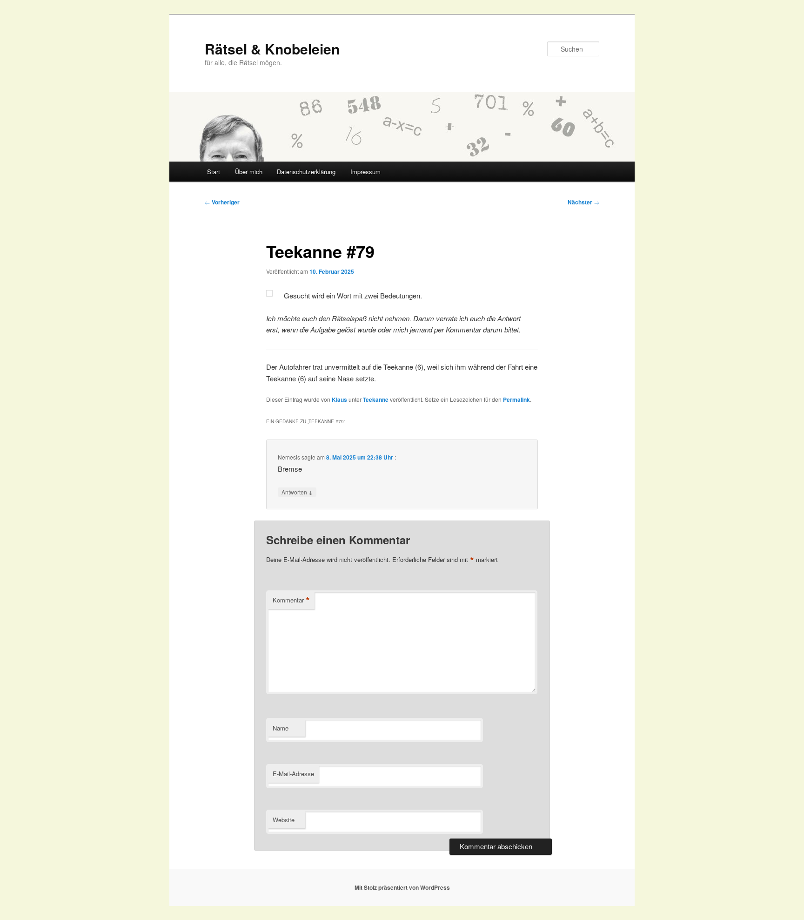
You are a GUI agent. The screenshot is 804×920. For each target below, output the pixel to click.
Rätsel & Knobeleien (272, 49)
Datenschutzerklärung (306, 171)
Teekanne (376, 399)
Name (280, 728)
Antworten (297, 491)
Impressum (365, 171)
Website (284, 819)
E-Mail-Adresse (293, 773)
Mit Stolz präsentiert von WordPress (402, 887)
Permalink (516, 399)
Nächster (583, 202)
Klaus (339, 399)
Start (213, 171)
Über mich (248, 171)
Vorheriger (222, 202)
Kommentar (291, 600)
